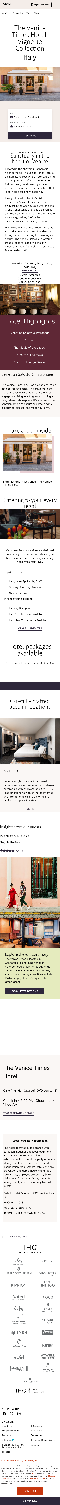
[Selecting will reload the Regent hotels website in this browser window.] (47, 1261)
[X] (11, 1413)
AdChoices (7, 1440)
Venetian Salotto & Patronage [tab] (30, 333)
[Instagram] (19, 1413)
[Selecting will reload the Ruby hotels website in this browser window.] (19, 1309)
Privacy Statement (37, 1478)
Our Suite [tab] (30, 340)
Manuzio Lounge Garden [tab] (30, 362)
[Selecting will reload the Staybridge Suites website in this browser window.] (19, 1369)
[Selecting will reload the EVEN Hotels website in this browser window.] (19, 1333)
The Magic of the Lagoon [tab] (30, 347)
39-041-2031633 (30, 274)
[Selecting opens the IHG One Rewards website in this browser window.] (30, 1390)
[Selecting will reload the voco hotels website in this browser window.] (47, 1297)
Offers (28, 13)
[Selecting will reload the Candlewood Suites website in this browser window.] (30, 1381)
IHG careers (36, 1426)
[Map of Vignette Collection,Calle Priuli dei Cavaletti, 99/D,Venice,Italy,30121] (30, 1031)
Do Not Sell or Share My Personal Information (13, 1446)
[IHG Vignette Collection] (10, 4)
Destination (18, 13)
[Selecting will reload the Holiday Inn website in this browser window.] (19, 1345)
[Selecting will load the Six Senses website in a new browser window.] (19, 1261)
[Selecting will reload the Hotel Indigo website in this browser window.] (47, 1285)
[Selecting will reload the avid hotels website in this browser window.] (19, 1357)
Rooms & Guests (17, 123)
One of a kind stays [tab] (30, 355)
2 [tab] (32, 808)
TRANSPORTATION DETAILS (18, 1113)
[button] (55, 4)
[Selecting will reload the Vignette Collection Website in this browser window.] (47, 1273)
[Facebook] (5, 1413)
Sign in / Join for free (42, 5)
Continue (30, 1491)
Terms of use (37, 1435)
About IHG (7, 1426)
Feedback (6, 1452)
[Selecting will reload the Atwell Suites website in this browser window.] (47, 1357)
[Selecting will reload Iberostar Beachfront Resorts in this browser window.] (19, 1321)
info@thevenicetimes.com (17, 1207)
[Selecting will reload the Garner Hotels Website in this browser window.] (47, 1345)
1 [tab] (28, 808)
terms (34, 1473)
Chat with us (37, 1430)
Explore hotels (8, 1435)
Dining (36, 13)
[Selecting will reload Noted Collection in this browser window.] (19, 1297)
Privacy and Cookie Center (43, 1440)
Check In (14, 113)
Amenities (5, 13)
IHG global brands (10, 1430)
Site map (35, 1445)
